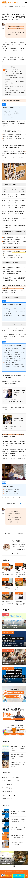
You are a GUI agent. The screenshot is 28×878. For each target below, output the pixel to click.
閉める (15, 67)
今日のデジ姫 (5, 791)
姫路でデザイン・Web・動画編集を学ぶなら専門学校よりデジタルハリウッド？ (14, 83)
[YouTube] (17, 553)
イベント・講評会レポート (8, 650)
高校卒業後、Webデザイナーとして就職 (19, 393)
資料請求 (8, 876)
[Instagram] (15, 553)
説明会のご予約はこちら (13, 503)
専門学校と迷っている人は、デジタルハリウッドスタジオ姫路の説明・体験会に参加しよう (15, 92)
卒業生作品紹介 (6, 799)
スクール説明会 (18, 876)
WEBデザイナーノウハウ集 (8, 632)
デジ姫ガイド (5, 564)
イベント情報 (5, 614)
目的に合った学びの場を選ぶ (11, 70)
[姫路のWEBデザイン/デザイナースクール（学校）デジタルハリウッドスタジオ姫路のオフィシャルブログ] (10, 2)
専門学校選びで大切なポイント (13, 72)
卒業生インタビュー (7, 795)
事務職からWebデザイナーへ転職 (19, 419)
